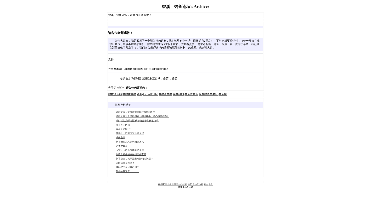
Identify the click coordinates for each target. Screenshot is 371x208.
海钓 (206, 184)
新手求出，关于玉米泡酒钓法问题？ (134, 158)
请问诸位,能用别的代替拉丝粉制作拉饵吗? (137, 120)
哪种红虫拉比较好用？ (127, 167)
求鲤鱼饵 (120, 137)
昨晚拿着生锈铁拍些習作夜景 (131, 154)
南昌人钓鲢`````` (124, 129)
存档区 (161, 184)
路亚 (190, 184)
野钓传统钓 (181, 184)
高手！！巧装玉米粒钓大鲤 (130, 133)
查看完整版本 (116, 87)
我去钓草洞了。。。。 (127, 171)
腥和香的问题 (123, 124)
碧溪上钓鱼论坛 (185, 187)
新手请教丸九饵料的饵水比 (130, 141)
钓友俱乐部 (170, 184)
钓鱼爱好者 (122, 146)
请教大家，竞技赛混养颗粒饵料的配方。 (137, 112)
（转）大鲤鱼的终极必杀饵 (130, 150)
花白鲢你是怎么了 (125, 163)
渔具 (210, 184)
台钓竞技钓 (197, 184)
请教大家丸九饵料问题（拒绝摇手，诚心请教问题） (142, 116)
